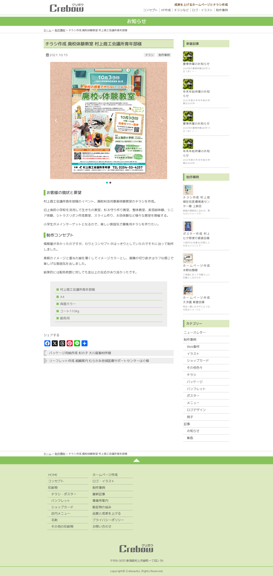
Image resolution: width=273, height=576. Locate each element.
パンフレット (196, 389)
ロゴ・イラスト (202, 10)
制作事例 (222, 10)
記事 (187, 424)
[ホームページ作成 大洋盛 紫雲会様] (188, 290)
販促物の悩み (101, 507)
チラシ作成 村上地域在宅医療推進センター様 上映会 (196, 201)
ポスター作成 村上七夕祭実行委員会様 (196, 236)
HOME (52, 475)
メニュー (193, 403)
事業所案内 (100, 500)
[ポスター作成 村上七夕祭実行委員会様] (188, 226)
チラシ (149, 55)
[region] (108, 123)
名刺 (54, 520)
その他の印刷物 (62, 526)
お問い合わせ (101, 526)
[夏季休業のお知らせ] (188, 56)
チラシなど (181, 10)
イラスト (193, 354)
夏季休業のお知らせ (196, 64)
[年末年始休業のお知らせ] (188, 84)
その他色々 (195, 367)
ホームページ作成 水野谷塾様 (196, 268)
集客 (190, 438)
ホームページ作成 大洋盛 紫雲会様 (196, 300)
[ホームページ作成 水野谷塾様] (188, 258)
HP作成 (166, 10)
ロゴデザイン (196, 410)
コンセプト (150, 10)
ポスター (193, 396)
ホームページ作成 (105, 475)
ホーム (47, 30)
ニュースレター (195, 332)
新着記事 (192, 43)
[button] (56, 120)
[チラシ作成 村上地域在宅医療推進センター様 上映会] (188, 190)
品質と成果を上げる (106, 513)
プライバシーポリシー (108, 520)
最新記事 (98, 494)
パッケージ (195, 382)
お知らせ (193, 431)
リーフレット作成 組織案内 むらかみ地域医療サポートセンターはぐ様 (99, 361)
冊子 (190, 417)
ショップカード (198, 360)
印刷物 (53, 487)
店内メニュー (60, 513)
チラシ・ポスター (64, 494)
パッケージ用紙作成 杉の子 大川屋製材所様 (80, 353)
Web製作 (193, 346)
